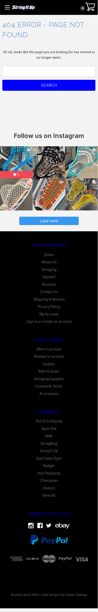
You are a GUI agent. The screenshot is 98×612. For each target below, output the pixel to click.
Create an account (57, 322)
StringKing (48, 444)
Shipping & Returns (49, 300)
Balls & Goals (49, 372)
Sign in (31, 322)
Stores (49, 255)
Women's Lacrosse (49, 357)
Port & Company (49, 421)
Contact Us (49, 292)
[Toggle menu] (7, 7)
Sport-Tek (49, 429)
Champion (49, 481)
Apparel (49, 277)
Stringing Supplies (49, 379)
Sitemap (81, 595)
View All (49, 496)
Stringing (48, 270)
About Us (49, 262)
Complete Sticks (48, 387)
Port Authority (49, 474)
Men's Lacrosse (49, 350)
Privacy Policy (49, 307)
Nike (49, 436)
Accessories (49, 394)
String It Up (49, 451)
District (49, 488)
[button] (49, 572)
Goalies (49, 364)
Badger (49, 466)
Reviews (49, 285)
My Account (49, 315)
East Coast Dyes (49, 459)
